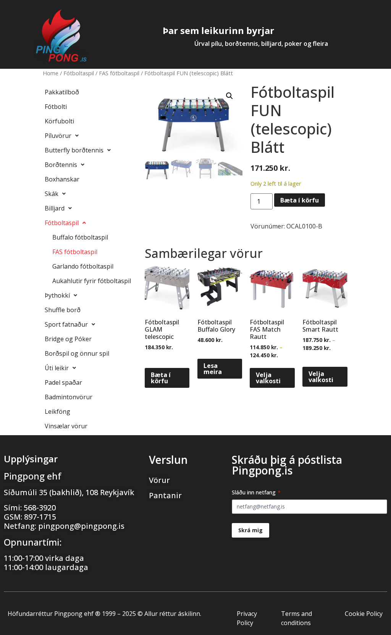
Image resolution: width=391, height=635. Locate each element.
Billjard (55, 208)
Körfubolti (59, 121)
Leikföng (57, 411)
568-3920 (40, 507)
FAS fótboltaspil (119, 73)
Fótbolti (56, 106)
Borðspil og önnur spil (77, 353)
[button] (229, 96)
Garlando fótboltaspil (82, 266)
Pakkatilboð (62, 92)
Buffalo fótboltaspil (80, 237)
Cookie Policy (364, 613)
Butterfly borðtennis (74, 150)
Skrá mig (250, 530)
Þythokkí (57, 295)
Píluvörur (58, 135)
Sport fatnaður (66, 324)
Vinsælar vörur (66, 426)
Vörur (159, 480)
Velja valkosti (268, 378)
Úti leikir (57, 368)
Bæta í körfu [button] (161, 378)
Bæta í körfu (299, 200)
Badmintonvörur (68, 397)
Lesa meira (213, 368)
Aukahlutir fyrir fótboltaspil (91, 281)
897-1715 (40, 517)
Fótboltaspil (78, 73)
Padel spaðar (63, 382)
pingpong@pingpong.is (81, 526)
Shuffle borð (63, 310)
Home (50, 73)
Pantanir (165, 495)
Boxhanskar (62, 179)
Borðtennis (61, 164)
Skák (51, 194)
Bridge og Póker (68, 339)
